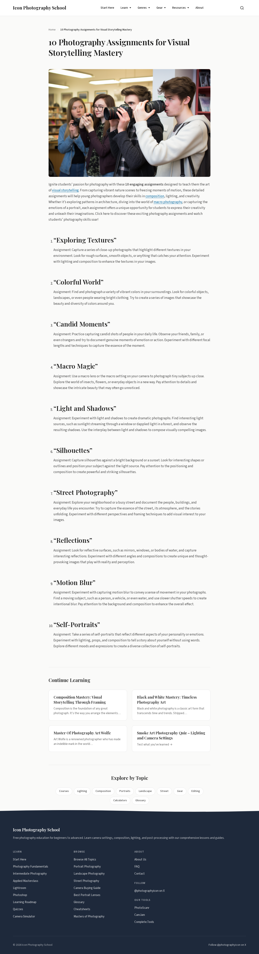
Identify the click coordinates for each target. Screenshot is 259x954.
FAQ (137, 866)
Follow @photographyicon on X (227, 945)
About (199, 8)
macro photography (168, 202)
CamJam (139, 915)
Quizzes (18, 909)
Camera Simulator (24, 916)
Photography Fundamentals (30, 866)
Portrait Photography (87, 866)
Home (52, 30)
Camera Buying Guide (87, 888)
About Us (140, 859)
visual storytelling (65, 190)
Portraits (124, 791)
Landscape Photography (89, 874)
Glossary (140, 800)
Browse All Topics (85, 859)
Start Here (107, 8)
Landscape (145, 791)
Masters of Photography (89, 916)
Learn (124, 8)
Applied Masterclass (25, 881)
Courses (64, 791)
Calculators (120, 800)
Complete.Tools (144, 922)
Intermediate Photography (30, 874)
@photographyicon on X (149, 891)
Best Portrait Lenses (87, 895)
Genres (142, 8)
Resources (179, 8)
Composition (103, 791)
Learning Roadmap (24, 902)
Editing (195, 791)
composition (154, 196)
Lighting (82, 791)
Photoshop (20, 895)
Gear (159, 8)
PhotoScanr (141, 908)
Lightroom (19, 888)
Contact (139, 874)
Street (164, 791)
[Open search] (242, 8)
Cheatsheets (82, 909)
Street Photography (86, 881)
